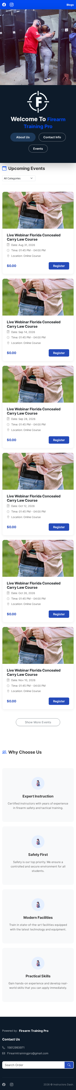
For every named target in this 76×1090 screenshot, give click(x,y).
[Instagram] (11, 5)
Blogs (70, 4)
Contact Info (52, 137)
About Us (23, 137)
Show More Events (38, 722)
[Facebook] (4, 5)
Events (38, 148)
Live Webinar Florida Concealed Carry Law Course (34, 237)
